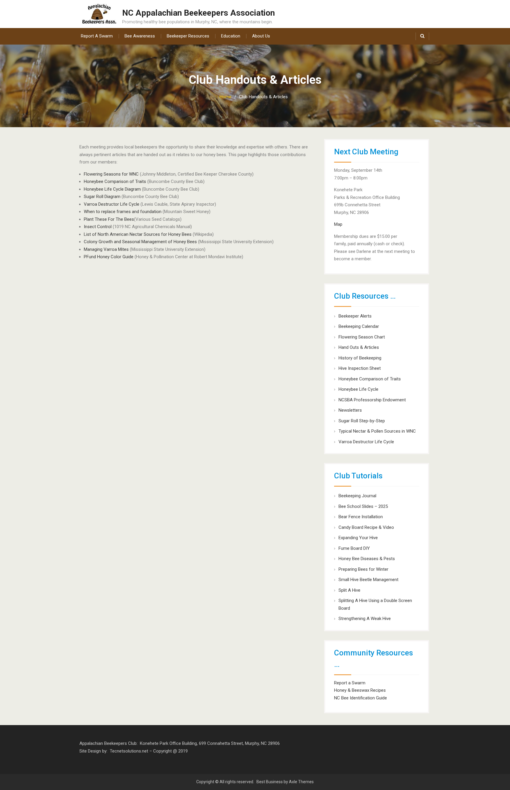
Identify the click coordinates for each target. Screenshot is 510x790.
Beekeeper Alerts (355, 316)
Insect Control (98, 226)
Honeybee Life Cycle (358, 389)
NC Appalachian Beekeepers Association (198, 13)
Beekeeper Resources (188, 36)
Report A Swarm (97, 36)
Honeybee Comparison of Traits (115, 181)
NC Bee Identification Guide (360, 698)
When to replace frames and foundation (122, 211)
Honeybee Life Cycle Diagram (112, 189)
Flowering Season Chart (362, 337)
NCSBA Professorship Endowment (372, 400)
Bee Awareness (140, 36)
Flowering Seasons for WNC (112, 174)
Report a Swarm (349, 683)
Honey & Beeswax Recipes (360, 690)
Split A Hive (349, 590)
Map (338, 224)
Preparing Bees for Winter (363, 569)
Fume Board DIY (354, 548)
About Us (261, 36)
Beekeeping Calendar (359, 326)
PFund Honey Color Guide (108, 256)
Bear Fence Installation (361, 516)
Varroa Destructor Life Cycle (111, 204)
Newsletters (350, 410)
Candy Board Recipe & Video (366, 527)
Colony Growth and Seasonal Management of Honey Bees (140, 241)
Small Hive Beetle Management (368, 579)
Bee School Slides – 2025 (363, 506)
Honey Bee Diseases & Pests (367, 558)
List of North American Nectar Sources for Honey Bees (138, 234)
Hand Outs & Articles (359, 347)
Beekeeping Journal (357, 495)
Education (230, 36)
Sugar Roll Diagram (102, 196)
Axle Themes (301, 781)
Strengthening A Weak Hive (365, 618)
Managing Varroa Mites (106, 249)
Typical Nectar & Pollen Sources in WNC (377, 431)
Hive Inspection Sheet (360, 368)
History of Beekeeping (360, 358)
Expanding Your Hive (358, 537)
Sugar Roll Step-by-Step (362, 420)
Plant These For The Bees (109, 219)
